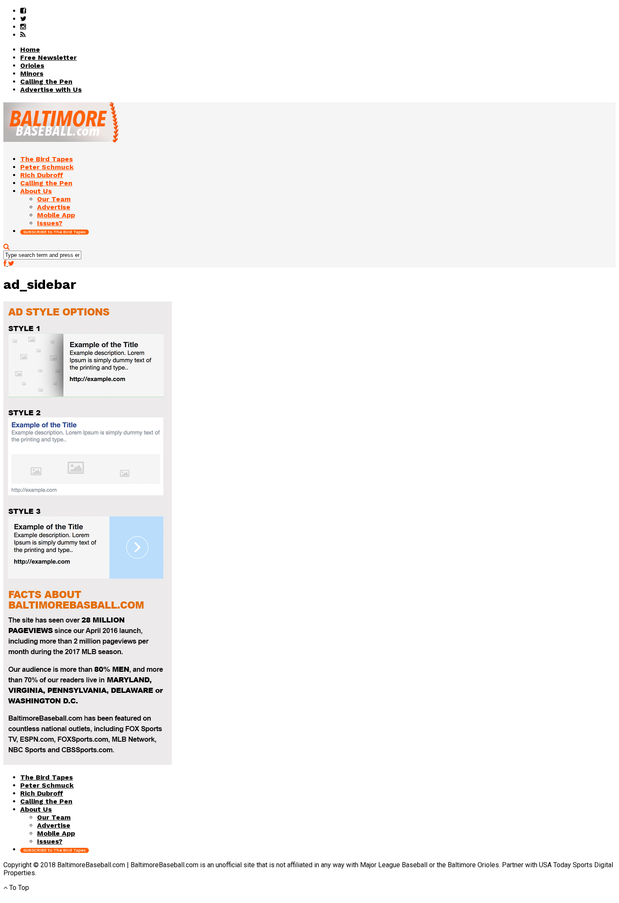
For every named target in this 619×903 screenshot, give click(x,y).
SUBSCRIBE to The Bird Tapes (54, 232)
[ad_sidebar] (87, 763)
